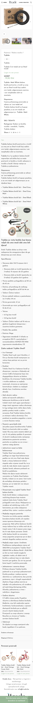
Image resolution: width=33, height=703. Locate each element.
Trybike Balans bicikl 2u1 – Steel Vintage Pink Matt (23, 667)
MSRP (7, 76)
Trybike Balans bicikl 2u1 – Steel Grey (17, 187)
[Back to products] (7, 59)
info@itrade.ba (23, 689)
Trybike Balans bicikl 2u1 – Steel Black (17, 197)
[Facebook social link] (10, 132)
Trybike (7, 55)
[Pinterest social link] (14, 132)
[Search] (31, 2)
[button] (2, 21)
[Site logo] (13, 2)
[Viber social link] (20, 132)
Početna (7, 53)
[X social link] (12, 132)
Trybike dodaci (9, 129)
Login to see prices (11, 73)
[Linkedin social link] (16, 132)
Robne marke (17, 53)
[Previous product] (5, 59)
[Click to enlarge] (4, 34)
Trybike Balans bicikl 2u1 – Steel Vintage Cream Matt (7, 667)
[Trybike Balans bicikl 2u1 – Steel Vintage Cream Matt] (8, 656)
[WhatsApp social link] (18, 132)
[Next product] (9, 59)
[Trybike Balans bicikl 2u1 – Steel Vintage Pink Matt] (24, 656)
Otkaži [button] (30, 699)
